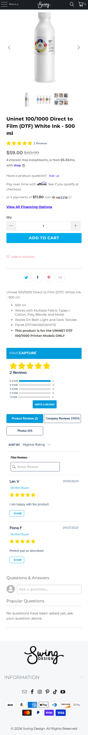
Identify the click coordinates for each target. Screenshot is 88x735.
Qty (9, 217)
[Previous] (9, 48)
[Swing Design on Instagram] (40, 692)
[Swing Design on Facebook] (32, 692)
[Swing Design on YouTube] (63, 692)
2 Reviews (40, 143)
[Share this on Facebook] (38, 277)
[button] (44, 197)
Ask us (54, 176)
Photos (25, 431)
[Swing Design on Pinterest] (47, 692)
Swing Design (34, 729)
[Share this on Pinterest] (49, 277)
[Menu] (2, 4)
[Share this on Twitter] (26, 277)
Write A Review (44, 404)
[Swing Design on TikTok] (55, 692)
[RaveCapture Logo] (23, 353)
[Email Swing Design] (25, 692)
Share (17, 513)
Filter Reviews (19, 457)
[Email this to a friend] (60, 277)
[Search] (72, 4)
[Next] (78, 48)
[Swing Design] (44, 5)
